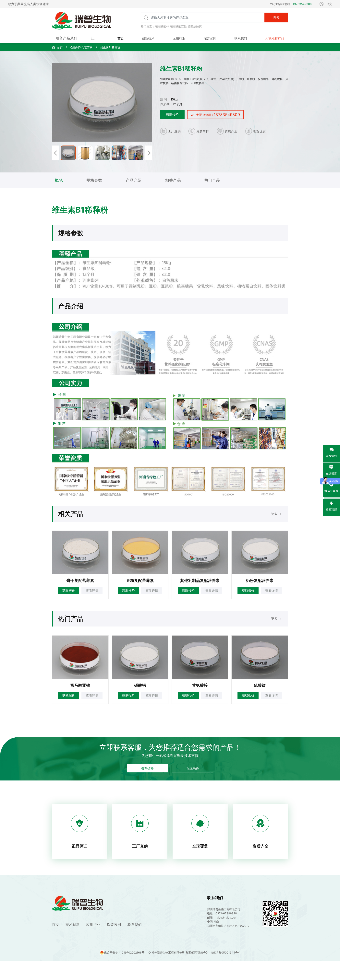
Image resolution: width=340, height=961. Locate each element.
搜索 (276, 17)
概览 (59, 180)
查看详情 (92, 590)
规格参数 (94, 180)
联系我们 (240, 38)
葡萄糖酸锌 (162, 26)
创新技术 (148, 38)
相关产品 (173, 180)
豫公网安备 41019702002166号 (124, 952)
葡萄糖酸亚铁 (178, 26)
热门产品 (212, 180)
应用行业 (179, 38)
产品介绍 (133, 180)
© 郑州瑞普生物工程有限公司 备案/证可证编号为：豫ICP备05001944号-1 (194, 952)
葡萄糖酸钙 (195, 26)
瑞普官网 (210, 38)
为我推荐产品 (274, 38)
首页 (120, 38)
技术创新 (73, 924)
